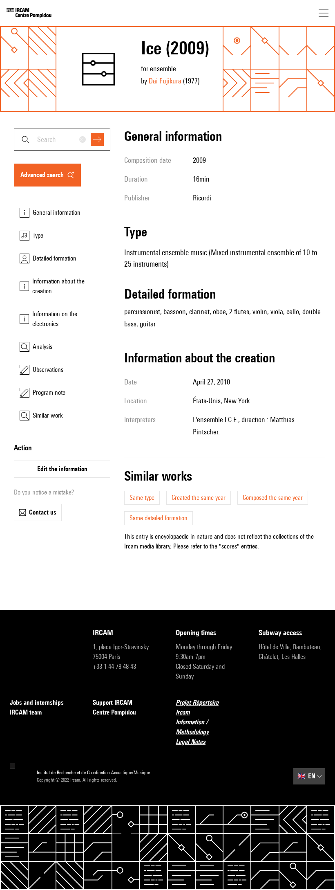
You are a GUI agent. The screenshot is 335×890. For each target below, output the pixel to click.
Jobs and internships (37, 702)
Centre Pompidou (114, 712)
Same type (142, 497)
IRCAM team (26, 712)
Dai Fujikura (165, 80)
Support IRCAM (112, 702)
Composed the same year (273, 497)
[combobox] (62, 139)
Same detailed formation (159, 518)
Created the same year (199, 497)
